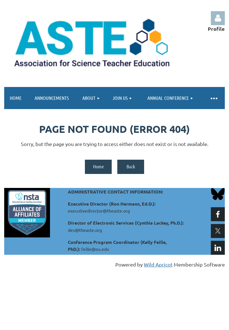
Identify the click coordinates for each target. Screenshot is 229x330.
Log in (218, 18)
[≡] (213, 98)
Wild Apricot (158, 264)
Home (98, 166)
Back (131, 166)
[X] (218, 231)
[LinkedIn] (218, 248)
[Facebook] (218, 214)
